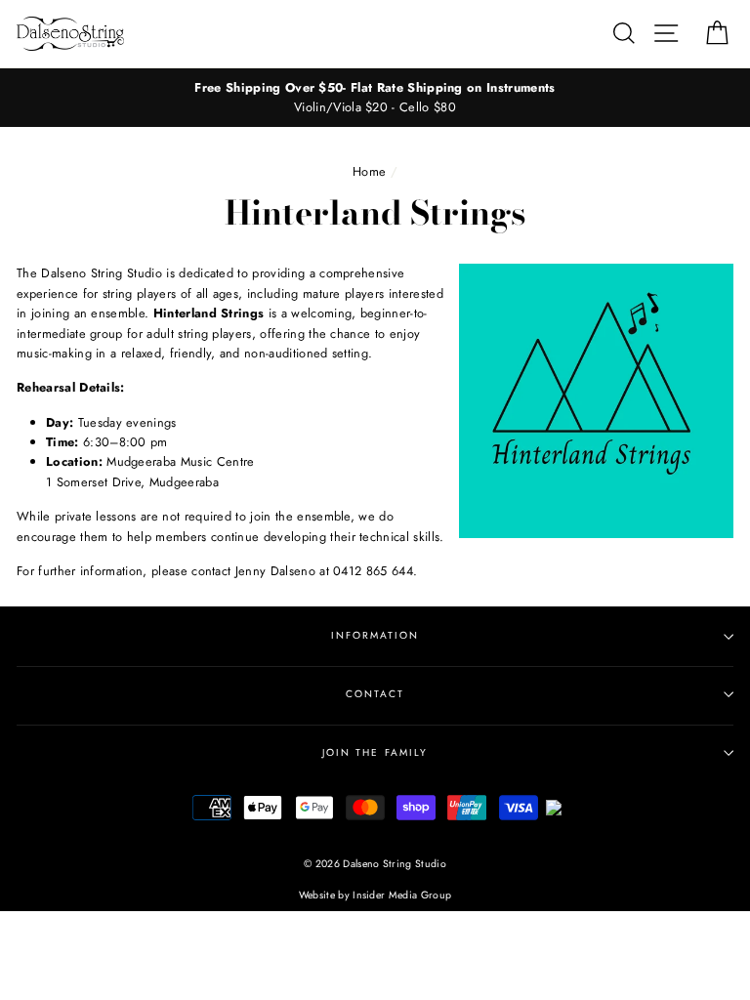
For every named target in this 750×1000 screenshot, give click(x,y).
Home (369, 171)
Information (375, 635)
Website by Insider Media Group (375, 895)
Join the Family (375, 752)
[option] (375, 98)
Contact (375, 694)
